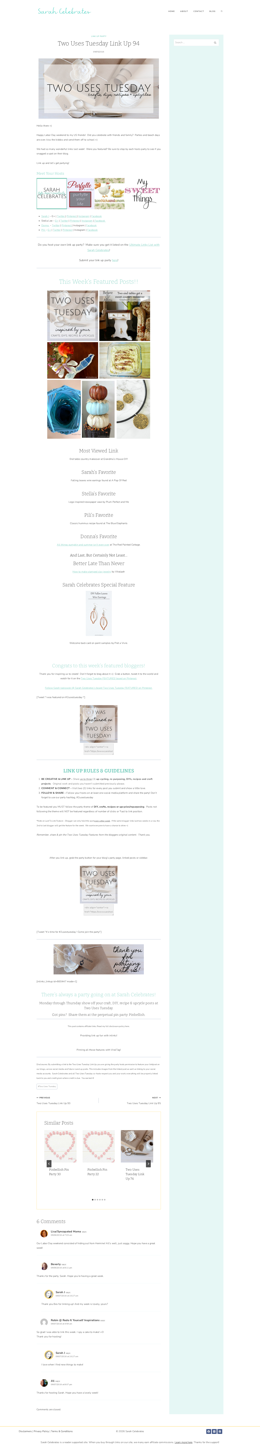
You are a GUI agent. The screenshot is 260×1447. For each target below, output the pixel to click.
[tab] (92, 1199)
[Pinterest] (219, 1431)
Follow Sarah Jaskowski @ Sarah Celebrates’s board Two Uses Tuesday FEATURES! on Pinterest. (98, 688)
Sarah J (45, 216)
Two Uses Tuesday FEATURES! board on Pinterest (108, 678)
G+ (56, 220)
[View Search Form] (221, 11)
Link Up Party (98, 36)
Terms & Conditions (62, 1431)
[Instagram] (214, 1431)
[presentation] (60, 1146)
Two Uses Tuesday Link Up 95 (144, 1100)
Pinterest (72, 216)
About (184, 11)
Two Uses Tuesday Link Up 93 (54, 1100)
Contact (198, 11)
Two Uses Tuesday (98, 1008)
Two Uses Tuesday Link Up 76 (135, 1174)
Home (171, 11)
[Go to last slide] (49, 1163)
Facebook (96, 216)
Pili (43, 230)
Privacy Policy (41, 1431)
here (115, 260)
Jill (52, 1381)
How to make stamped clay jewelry (92, 571)
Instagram (83, 216)
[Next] (148, 1163)
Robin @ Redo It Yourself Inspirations (75, 1320)
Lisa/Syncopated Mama (66, 1231)
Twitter (61, 216)
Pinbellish (137, 1015)
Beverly (56, 1264)
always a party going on (83, 994)
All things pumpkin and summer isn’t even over (83, 544)
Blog (212, 11)
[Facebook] (208, 1431)
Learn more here (183, 1442)
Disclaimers (25, 1431)
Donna (45, 225)
